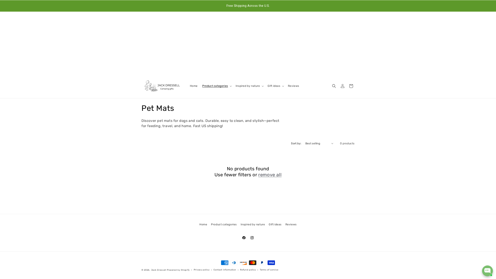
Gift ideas (275, 224)
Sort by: (296, 143)
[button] (216, 86)
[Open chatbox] (487, 270)
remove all (270, 174)
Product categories (224, 224)
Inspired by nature (253, 224)
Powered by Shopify (178, 270)
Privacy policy (202, 270)
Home (203, 224)
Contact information (225, 270)
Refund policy (248, 270)
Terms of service (269, 270)
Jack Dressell (158, 270)
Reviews (291, 224)
